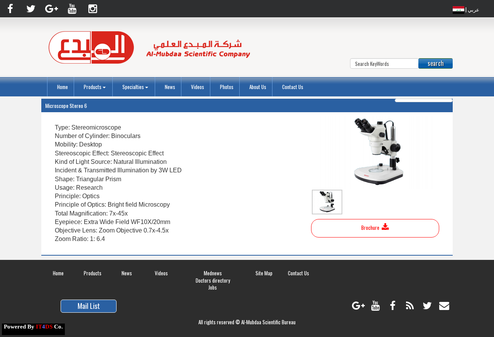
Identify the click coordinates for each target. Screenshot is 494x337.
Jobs (212, 287)
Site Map (263, 273)
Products (93, 273)
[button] (95, 86)
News (170, 87)
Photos (226, 87)
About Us (257, 87)
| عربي (471, 9)
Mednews (213, 273)
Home (62, 87)
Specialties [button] (133, 87)
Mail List (89, 306)
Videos (197, 87)
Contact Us (292, 87)
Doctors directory (213, 280)
